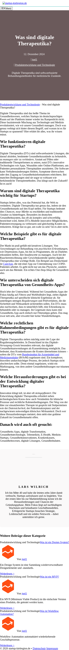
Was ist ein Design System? (54, 542)
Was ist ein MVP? (49, 576)
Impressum (52, 648)
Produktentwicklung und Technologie (35, 65)
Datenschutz (39, 648)
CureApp (8, 263)
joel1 (34, 59)
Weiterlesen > (7, 573)
